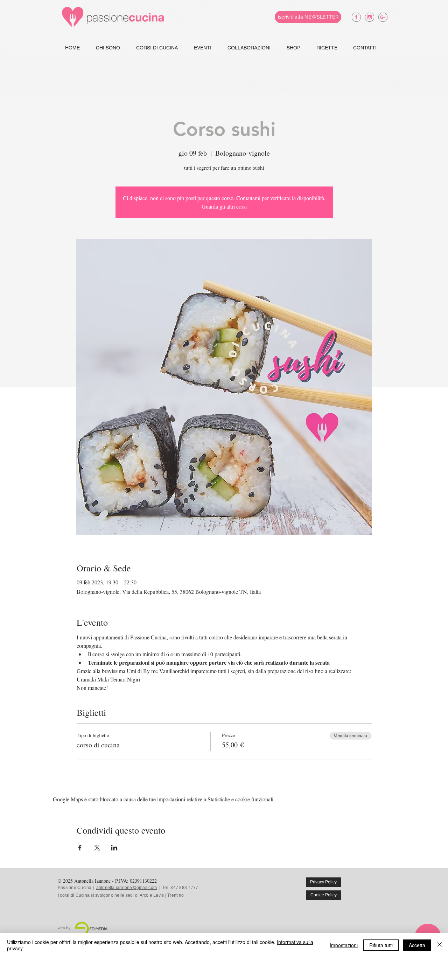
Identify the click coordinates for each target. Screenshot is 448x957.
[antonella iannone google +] (382, 17)
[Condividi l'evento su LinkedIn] (114, 847)
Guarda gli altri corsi (224, 206)
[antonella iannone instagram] (369, 17)
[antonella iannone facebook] (356, 17)
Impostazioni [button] (344, 945)
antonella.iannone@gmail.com (126, 887)
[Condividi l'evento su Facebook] (80, 847)
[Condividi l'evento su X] (97, 847)
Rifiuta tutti (381, 945)
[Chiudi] (439, 945)
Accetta (417, 945)
